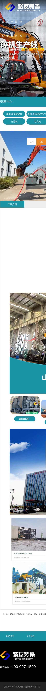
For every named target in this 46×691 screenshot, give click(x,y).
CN (41, 142)
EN (31, 142)
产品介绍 (12, 204)
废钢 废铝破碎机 (14, 113)
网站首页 (10, 636)
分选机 (14, 121)
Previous (4, 48)
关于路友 (31, 636)
